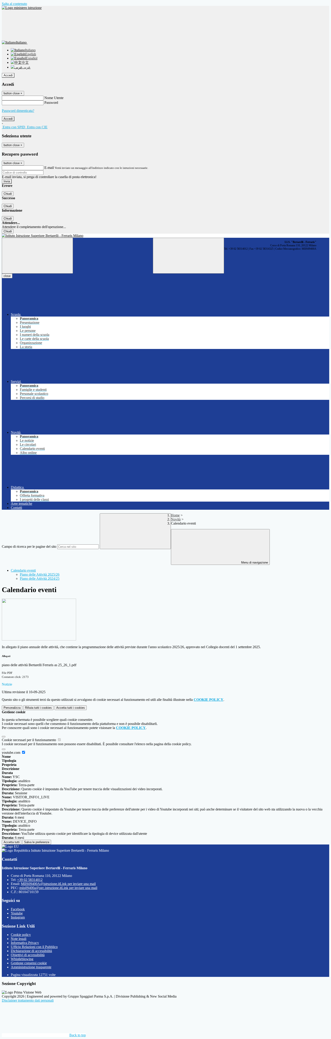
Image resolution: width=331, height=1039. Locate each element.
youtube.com (11, 752)
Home (175, 515)
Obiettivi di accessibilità (28, 955)
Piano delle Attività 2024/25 (39, 578)
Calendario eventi (23, 570)
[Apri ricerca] (188, 256)
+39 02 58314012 (30, 880)
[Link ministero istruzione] (22, 8)
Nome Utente (53, 98)
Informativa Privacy (25, 943)
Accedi (8, 75)
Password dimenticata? (18, 111)
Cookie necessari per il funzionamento (29, 740)
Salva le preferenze (36, 842)
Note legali (18, 939)
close (7, 276)
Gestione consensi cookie (29, 963)
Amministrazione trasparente (31, 967)
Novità (176, 519)
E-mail (49, 168)
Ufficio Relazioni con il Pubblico (34, 947)
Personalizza (12, 707)
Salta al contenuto (14, 4)
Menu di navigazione (254, 562)
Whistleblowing (22, 959)
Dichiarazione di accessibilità (31, 951)
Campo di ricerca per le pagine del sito (29, 546)
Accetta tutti (70, 707)
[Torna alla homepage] (165, 236)
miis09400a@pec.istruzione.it (58, 888)
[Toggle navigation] (37, 256)
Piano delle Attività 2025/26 (39, 574)
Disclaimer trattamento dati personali (28, 1000)
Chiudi (8, 193)
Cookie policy (21, 935)
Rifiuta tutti (38, 707)
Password (51, 102)
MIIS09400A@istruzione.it (58, 884)
